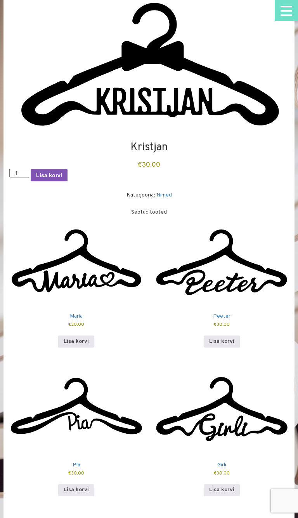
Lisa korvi (49, 175)
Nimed (164, 195)
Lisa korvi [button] (76, 341)
